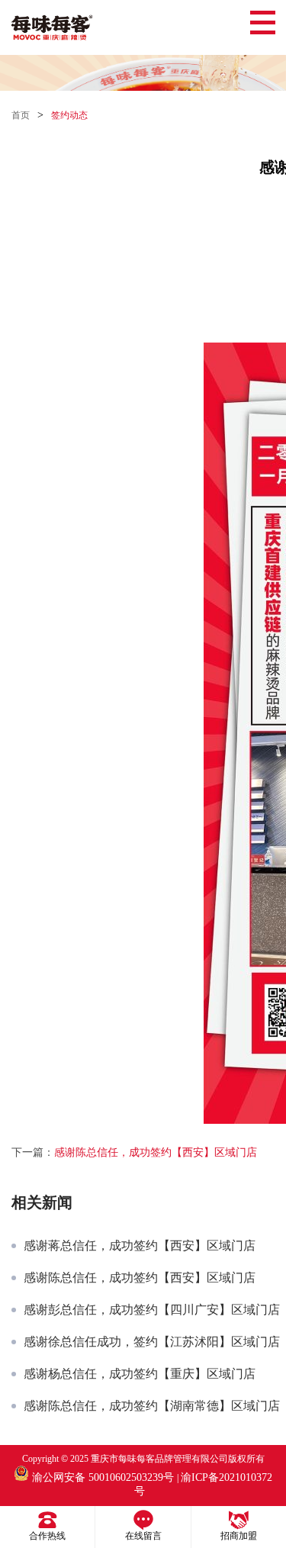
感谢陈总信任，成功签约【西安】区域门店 (155, 1152)
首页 (20, 115)
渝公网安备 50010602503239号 (103, 1477)
